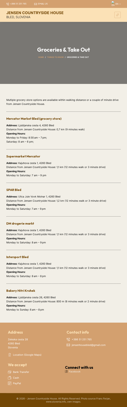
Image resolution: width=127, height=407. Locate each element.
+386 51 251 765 (18, 4)
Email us (43, 4)
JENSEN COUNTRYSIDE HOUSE (35, 13)
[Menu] (117, 15)
